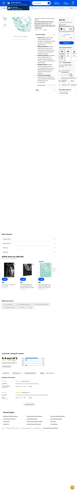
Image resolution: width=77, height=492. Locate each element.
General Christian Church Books (34, 424)
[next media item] (30, 28)
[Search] (49, 3)
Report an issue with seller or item (69, 77)
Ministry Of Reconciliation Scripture (35, 421)
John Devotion (6, 421)
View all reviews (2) (29, 404)
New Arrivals (55, 8)
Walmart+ (62, 8)
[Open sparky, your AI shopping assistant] (72, 487)
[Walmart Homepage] (4, 3)
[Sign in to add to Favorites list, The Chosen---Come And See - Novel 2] (14, 264)
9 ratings (45, 29)
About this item (7, 234)
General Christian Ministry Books (57, 416)
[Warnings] (54, 252)
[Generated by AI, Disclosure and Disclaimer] (54, 85)
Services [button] (15, 8)
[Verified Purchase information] (29, 381)
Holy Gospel (53, 421)
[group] (41, 29)
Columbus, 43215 (67, 62)
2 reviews (14, 360)
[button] (56, 3)
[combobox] (41, 3)
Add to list (64, 84)
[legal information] (71, 22)
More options (61, 66)
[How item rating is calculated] (16, 362)
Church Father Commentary (9, 418)
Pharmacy (47, 8)
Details (72, 80)
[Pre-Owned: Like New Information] (61, 37)
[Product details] (54, 239)
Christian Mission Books (32, 418)
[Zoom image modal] (30, 26)
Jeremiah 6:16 (6, 424)
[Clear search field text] (45, 3)
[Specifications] (54, 243)
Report (30, 386)
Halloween (33, 8)
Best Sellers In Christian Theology (10, 416)
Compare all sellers (64, 93)
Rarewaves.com (65, 72)
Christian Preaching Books (56, 418)
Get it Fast (41, 8)
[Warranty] (54, 248)
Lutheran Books (53, 424)
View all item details (41, 85)
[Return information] (69, 25)
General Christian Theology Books (34, 416)
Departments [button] (6, 8)
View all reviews (6, 366)
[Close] (28, 8)
